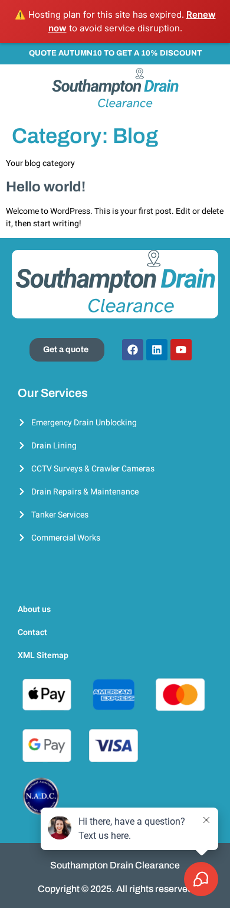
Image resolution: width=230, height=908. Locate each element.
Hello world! (46, 186)
